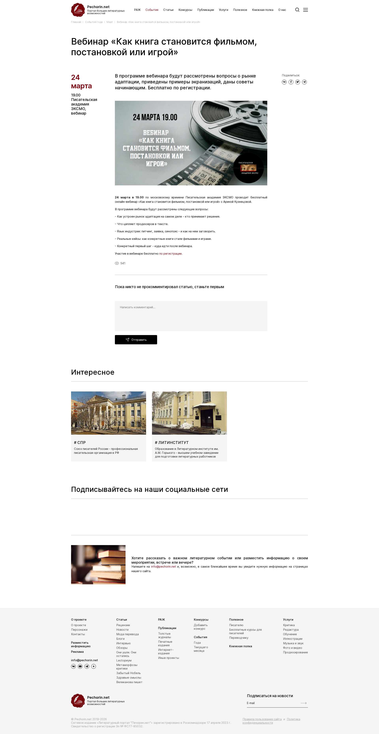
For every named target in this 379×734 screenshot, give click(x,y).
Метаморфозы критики (126, 666)
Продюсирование (295, 652)
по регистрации (170, 253)
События (151, 10)
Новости (122, 629)
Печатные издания (165, 643)
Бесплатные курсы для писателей (245, 631)
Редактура (291, 629)
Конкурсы (185, 10)
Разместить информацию (81, 644)
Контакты (78, 634)
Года (197, 642)
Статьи (168, 10)
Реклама (77, 652)
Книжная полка (262, 10)
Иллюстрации (292, 639)
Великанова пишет (129, 682)
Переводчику (238, 638)
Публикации (205, 10)
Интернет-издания (166, 651)
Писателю (236, 625)
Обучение (290, 634)
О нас (282, 10)
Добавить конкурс (201, 626)
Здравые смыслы (128, 677)
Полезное (240, 10)
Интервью (123, 643)
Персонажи (79, 629)
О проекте (78, 619)
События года (94, 22)
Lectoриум (123, 660)
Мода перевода (127, 634)
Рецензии (123, 625)
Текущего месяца (201, 649)
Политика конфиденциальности (271, 721)
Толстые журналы (164, 635)
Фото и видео (292, 648)
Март (110, 22)
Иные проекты (168, 658)
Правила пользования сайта (262, 719)
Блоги (120, 639)
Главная (76, 22)
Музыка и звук (293, 643)
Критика (289, 625)
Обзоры (122, 648)
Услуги (223, 10)
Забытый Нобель (128, 673)
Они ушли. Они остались (126, 654)
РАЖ (137, 10)
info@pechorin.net (163, 566)
